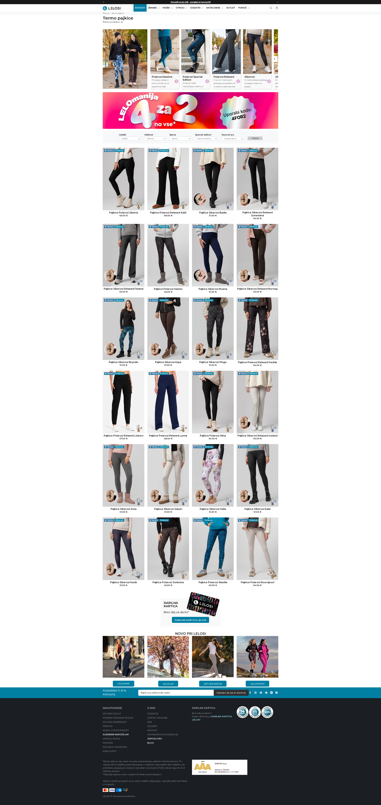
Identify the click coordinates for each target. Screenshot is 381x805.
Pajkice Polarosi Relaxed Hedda (257, 362)
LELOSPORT (257, 683)
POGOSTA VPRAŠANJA (115, 747)
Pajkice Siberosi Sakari (168, 509)
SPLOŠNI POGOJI (112, 713)
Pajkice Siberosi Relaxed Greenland (257, 214)
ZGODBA (152, 726)
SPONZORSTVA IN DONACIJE (162, 734)
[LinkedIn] (271, 692)
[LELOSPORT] (257, 656)
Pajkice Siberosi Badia (213, 212)
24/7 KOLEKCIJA (213, 683)
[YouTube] (266, 693)
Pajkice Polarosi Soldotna (168, 582)
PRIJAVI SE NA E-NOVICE (231, 693)
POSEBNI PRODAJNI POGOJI (118, 717)
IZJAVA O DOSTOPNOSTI (116, 730)
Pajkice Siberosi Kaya (168, 362)
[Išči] (271, 8)
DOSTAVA (108, 742)
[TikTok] (276, 692)
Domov (106, 13)
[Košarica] (276, 8)
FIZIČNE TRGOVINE (157, 717)
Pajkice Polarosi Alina (213, 435)
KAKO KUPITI (109, 751)
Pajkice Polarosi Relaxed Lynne (168, 435)
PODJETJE (152, 713)
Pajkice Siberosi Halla (213, 509)
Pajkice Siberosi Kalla (258, 509)
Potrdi (255, 138)
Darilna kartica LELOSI (190, 620)
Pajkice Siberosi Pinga (212, 362)
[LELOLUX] (168, 656)
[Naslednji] (278, 2)
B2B (149, 722)
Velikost (148, 135)
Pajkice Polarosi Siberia (123, 212)
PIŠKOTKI (108, 726)
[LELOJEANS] (123, 656)
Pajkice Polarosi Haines (168, 289)
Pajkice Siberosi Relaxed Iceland (257, 435)
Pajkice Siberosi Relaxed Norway (257, 288)
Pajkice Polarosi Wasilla (213, 582)
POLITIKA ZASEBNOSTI (115, 722)
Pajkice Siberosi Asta (123, 509)
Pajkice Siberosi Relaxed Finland (123, 288)
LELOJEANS (123, 683)
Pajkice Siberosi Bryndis (123, 362)
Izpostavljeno (230, 138)
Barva (173, 135)
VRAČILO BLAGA (111, 738)
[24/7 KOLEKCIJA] (213, 656)
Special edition (203, 135)
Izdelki (122, 135)
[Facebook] (250, 693)
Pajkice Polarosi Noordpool (257, 582)
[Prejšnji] (103, 2)
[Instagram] (255, 693)
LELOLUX (168, 683)
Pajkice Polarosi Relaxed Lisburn (123, 435)
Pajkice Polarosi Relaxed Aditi (168, 212)
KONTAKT (152, 730)
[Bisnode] (219, 767)
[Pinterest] (261, 693)
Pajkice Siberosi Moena (213, 289)
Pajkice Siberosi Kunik (123, 582)
